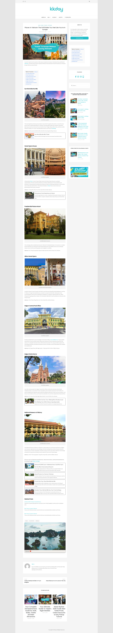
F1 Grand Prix (68, 17)
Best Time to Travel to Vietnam (30, 508)
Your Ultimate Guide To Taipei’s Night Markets (45, 609)
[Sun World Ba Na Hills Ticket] (45, 136)
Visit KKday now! (79, 38)
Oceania (54, 17)
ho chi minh (32, 520)
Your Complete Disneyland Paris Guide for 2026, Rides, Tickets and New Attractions (31, 612)
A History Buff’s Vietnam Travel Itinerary (32, 501)
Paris (31, 181)
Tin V (50, 31)
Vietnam (50, 25)
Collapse (35, 71)
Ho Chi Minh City (54, 339)
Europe (60, 17)
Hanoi (26, 520)
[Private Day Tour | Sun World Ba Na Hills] (45, 484)
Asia (48, 17)
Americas (43, 17)
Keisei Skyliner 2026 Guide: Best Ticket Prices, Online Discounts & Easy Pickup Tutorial (59, 612)
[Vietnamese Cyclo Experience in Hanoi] (45, 196)
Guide (42, 25)
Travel (45, 25)
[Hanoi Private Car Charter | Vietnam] (45, 475)
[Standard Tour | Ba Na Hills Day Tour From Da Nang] (45, 491)
